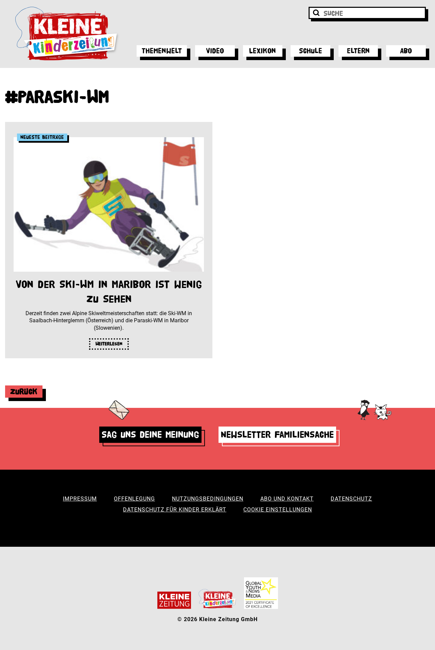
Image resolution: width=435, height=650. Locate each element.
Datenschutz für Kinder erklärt (174, 509)
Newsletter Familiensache (277, 434)
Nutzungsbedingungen (207, 498)
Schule (310, 51)
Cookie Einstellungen (277, 509)
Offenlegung (134, 498)
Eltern (358, 51)
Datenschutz (351, 498)
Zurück (23, 391)
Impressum (80, 498)
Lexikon (262, 51)
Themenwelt (162, 51)
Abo (406, 51)
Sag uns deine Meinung (150, 434)
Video (215, 51)
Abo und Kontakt (287, 498)
